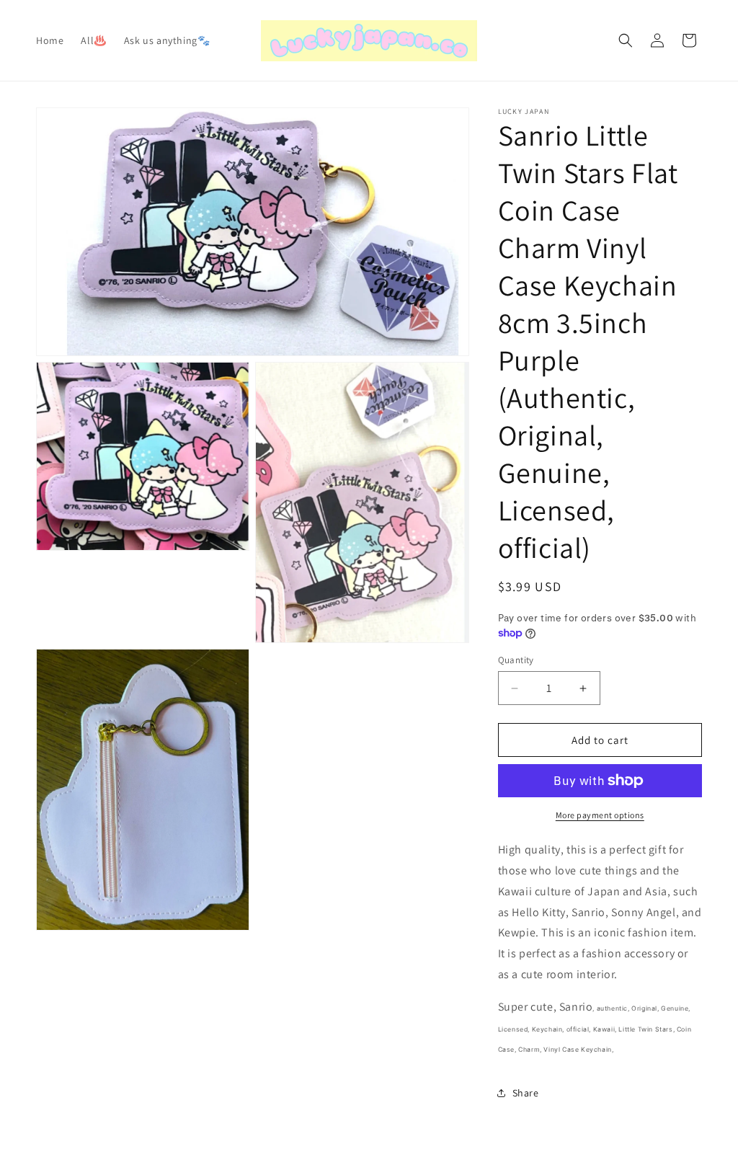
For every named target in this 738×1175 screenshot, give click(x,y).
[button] (625, 40)
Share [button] (525, 1092)
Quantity (516, 660)
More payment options (600, 815)
